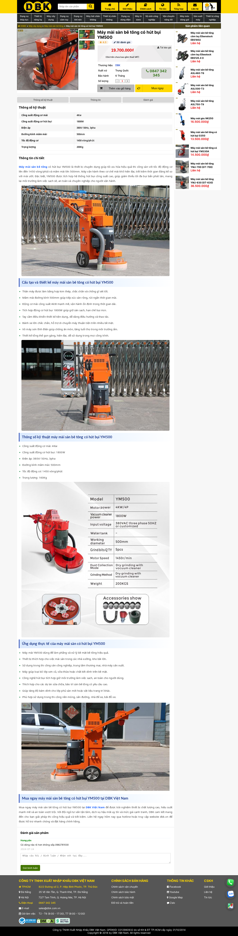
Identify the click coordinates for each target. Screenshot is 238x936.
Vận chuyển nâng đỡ (168, 18)
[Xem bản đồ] (230, 905)
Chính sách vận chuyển (124, 886)
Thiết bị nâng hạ (38, 18)
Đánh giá (148, 99)
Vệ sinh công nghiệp (151, 18)
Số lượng (103, 80)
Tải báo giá (165, 47)
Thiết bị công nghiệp (212, 18)
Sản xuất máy (198, 18)
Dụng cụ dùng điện (125, 18)
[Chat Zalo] (230, 894)
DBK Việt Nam (95, 807)
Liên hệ (208, 891)
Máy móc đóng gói (184, 18)
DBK (117, 65)
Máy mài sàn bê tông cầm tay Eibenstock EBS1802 (202, 36)
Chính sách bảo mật (122, 897)
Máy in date (138, 18)
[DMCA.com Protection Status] (45, 920)
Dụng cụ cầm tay (64, 18)
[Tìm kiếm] (90, 6)
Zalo (172, 902)
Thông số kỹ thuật (43, 99)
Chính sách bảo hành (123, 891)
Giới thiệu (209, 886)
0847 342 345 (158, 73)
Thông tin (95, 99)
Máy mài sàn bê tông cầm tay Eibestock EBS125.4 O (202, 54)
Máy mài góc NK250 (202, 118)
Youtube (174, 891)
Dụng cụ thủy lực (24, 18)
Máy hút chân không (93, 18)
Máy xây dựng (51, 18)
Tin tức (208, 897)
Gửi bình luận (30, 868)
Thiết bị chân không (109, 18)
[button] (74, 59)
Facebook (175, 886)
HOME (23, 26)
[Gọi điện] (230, 882)
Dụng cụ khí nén (78, 18)
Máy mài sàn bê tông (53, 26)
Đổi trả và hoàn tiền (122, 902)
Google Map (175, 897)
